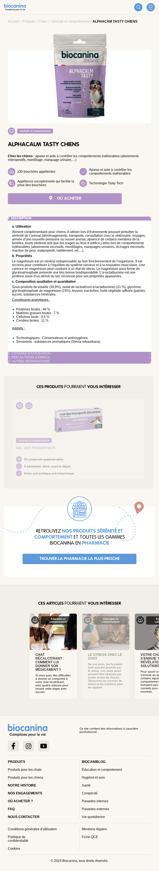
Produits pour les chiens (25, 777)
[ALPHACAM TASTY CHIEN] (79, 77)
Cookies (14, 848)
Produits (29, 21)
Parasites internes (95, 801)
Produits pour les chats (24, 769)
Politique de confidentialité (18, 838)
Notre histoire (22, 785)
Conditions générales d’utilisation (32, 829)
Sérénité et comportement (70, 21)
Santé (86, 785)
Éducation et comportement (102, 769)
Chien (43, 21)
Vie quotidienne (93, 817)
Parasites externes (95, 809)
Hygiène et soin (93, 777)
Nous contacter (24, 817)
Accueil (13, 21)
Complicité (90, 793)
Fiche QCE (90, 837)
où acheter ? (20, 801)
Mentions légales (94, 829)
